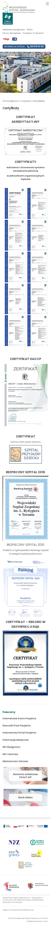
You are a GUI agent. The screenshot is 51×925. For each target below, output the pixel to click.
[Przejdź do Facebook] (14, 39)
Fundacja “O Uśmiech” (33, 33)
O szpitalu (25, 101)
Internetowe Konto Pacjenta (19, 718)
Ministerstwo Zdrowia (15, 761)
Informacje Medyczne (16, 740)
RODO (30, 29)
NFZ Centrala (10, 754)
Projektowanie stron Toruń (37, 921)
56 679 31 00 (37, 46)
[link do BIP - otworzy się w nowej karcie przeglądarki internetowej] (6, 39)
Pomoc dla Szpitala (12, 33)
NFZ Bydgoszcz (11, 747)
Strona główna (10, 101)
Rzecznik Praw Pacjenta (17, 725)
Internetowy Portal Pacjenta (19, 732)
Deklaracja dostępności (14, 29)
